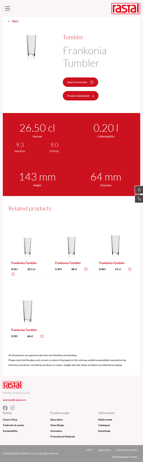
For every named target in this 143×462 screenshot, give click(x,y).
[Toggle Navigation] (7, 8)
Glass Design (57, 425)
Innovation (56, 430)
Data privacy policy (126, 449)
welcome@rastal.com (14, 399)
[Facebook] (6, 408)
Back (15, 21)
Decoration (56, 419)
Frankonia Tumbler (24, 263)
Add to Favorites (77, 82)
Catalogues (104, 425)
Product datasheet (78, 95)
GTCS (89, 449)
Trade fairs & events (13, 425)
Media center (105, 419)
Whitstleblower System (124, 456)
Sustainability (10, 430)
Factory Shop (10, 419)
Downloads (104, 430)
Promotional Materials (62, 436)
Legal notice (104, 449)
